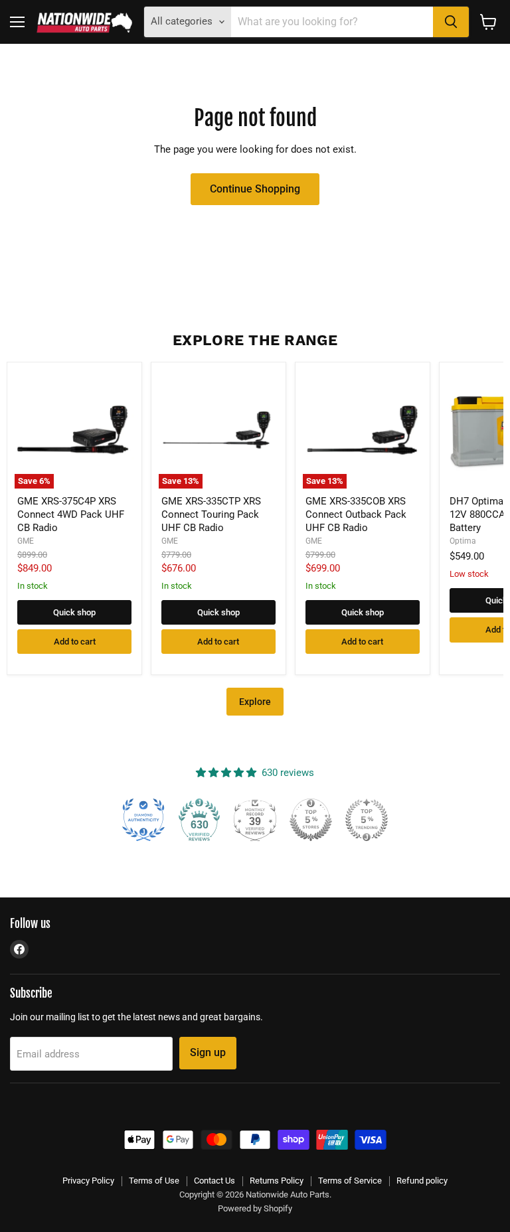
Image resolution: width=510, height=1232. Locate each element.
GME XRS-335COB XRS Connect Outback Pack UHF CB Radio (355, 514)
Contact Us (214, 1181)
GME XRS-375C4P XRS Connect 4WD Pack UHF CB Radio (70, 514)
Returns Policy (276, 1181)
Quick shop (74, 612)
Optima (463, 541)
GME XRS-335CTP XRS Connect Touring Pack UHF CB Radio (211, 514)
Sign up (208, 1052)
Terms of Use (154, 1181)
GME (25, 541)
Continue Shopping (255, 189)
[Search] (451, 22)
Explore (255, 701)
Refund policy (422, 1181)
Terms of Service (350, 1181)
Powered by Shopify (255, 1208)
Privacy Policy (88, 1181)
